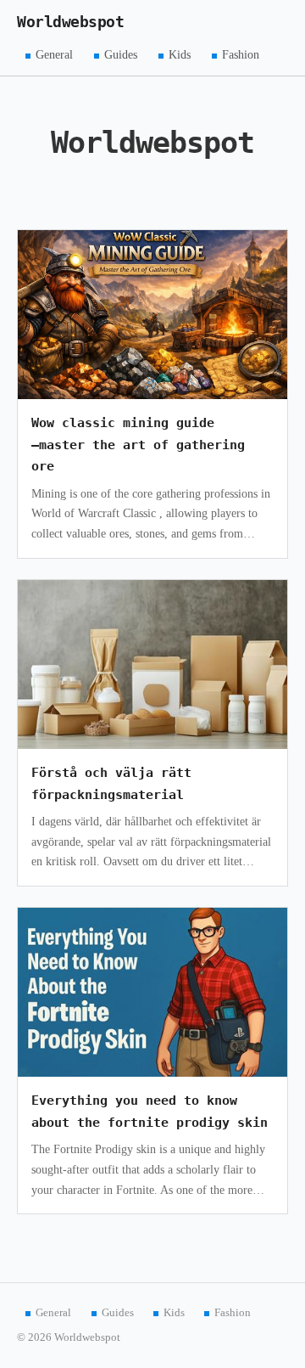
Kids (180, 54)
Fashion (240, 54)
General (54, 54)
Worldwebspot (70, 22)
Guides (120, 54)
